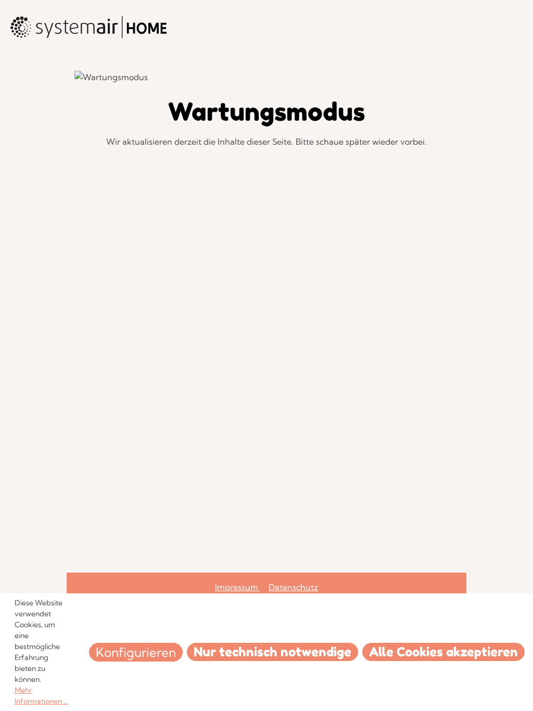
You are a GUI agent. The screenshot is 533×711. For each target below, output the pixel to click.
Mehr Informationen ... (41, 695)
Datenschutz (293, 587)
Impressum (237, 587)
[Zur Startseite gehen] (88, 27)
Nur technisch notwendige (272, 651)
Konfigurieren (136, 652)
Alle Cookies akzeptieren (443, 651)
